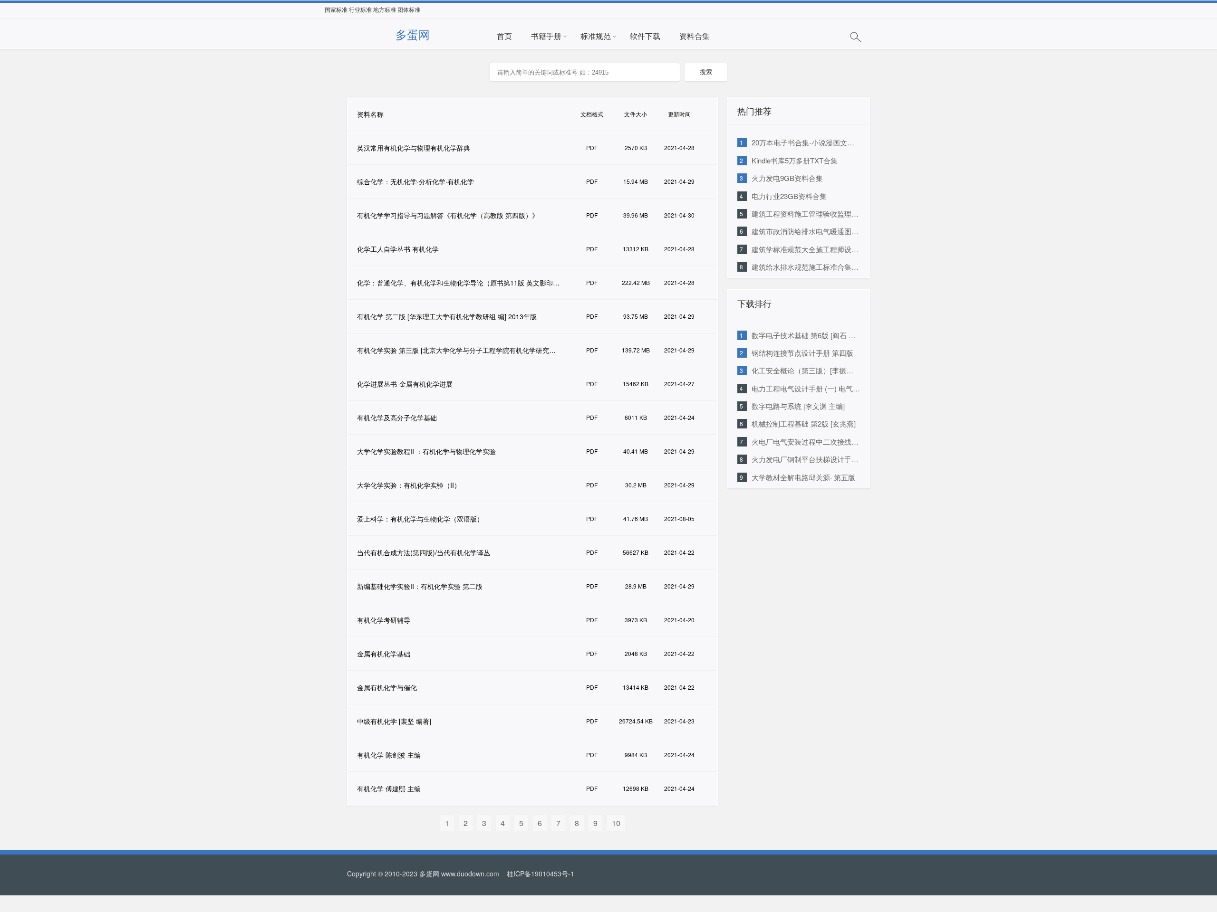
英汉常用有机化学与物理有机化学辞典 (413, 147)
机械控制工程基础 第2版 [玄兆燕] (804, 423)
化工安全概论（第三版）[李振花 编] (808, 370)
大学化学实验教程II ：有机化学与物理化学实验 (426, 451)
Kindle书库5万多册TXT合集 (795, 160)
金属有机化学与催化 (387, 687)
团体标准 (408, 10)
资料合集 (694, 35)
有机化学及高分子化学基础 (397, 417)
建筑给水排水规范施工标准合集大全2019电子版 (827, 267)
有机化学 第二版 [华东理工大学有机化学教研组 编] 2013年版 (447, 316)
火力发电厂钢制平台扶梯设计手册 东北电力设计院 (831, 459)
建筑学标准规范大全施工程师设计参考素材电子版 (830, 249)
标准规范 (595, 35)
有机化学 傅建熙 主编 (389, 788)
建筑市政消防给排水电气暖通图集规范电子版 (823, 231)
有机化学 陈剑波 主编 (389, 755)
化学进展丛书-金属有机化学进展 (405, 384)
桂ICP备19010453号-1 (539, 873)
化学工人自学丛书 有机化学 (398, 249)
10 (616, 822)
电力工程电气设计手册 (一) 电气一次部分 (816, 388)
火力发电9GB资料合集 (787, 178)
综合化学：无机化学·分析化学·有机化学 (415, 181)
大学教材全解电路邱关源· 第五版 (803, 477)
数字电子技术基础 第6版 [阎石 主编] (808, 335)
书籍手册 (546, 35)
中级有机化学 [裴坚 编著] (394, 721)
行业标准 (360, 10)
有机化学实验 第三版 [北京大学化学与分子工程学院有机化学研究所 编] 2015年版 (463, 350)
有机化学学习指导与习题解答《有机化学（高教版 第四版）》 (448, 215)
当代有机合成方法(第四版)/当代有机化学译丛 (423, 552)
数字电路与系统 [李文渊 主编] (798, 406)
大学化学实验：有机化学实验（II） (409, 485)
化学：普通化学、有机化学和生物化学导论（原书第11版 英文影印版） (461, 282)
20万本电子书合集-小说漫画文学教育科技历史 (824, 142)
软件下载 (645, 35)
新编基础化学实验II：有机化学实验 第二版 (420, 586)
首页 (504, 35)
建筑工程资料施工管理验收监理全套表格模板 (823, 213)
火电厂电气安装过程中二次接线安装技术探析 (823, 441)
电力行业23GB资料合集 (789, 196)
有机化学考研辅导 (383, 620)
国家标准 (336, 10)
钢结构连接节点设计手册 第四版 (802, 353)
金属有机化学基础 (383, 653)
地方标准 (384, 10)
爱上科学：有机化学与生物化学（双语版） (420, 518)
